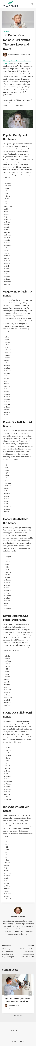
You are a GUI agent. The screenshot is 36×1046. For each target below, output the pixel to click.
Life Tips (6, 31)
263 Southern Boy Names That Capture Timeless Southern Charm (27, 951)
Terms (21, 1041)
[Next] (30, 993)
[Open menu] (27, 3)
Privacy (14, 1041)
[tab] (14, 1015)
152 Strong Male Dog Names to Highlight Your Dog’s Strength (8, 951)
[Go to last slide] (5, 993)
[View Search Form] (32, 4)
